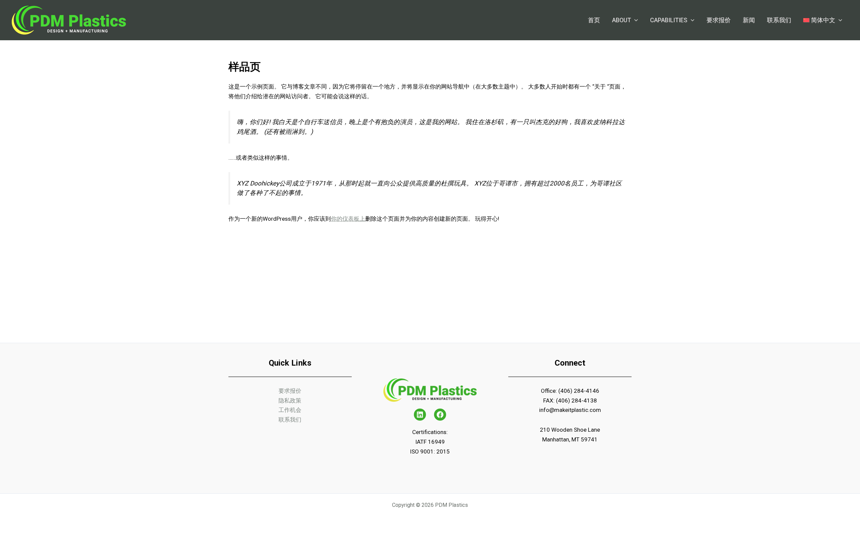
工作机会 (289, 410)
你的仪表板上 (348, 218)
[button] (634, 20)
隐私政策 (289, 400)
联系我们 (289, 419)
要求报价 (289, 390)
